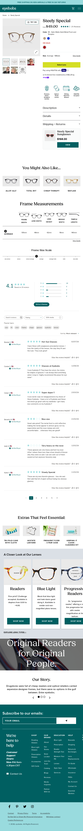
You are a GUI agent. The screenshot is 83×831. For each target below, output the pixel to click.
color (17, 328)
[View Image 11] (6, 70)
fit (11, 328)
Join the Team (47, 762)
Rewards (71, 740)
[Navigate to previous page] (26, 498)
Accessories (36, 761)
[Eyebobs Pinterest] (17, 807)
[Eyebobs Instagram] (32, 807)
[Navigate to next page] (57, 498)
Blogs (46, 773)
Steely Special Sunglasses (65, 133)
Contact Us (16, 774)
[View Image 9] (22, 61)
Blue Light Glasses (35, 748)
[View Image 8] (14, 61)
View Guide (76, 56)
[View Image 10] (30, 61)
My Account (72, 781)
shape (32, 328)
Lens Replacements (73, 757)
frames (24, 328)
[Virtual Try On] (22, 70)
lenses (56, 328)
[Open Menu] (79, 8)
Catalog (47, 768)
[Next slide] (49, 697)
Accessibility (45, 813)
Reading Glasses (34, 741)
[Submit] (66, 720)
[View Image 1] (6, 61)
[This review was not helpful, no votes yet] (76, 357)
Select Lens (61, 65)
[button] (73, 8)
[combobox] (33, 317)
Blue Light (58, 740)
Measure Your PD (59, 757)
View (67, 145)
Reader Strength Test (59, 750)
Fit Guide (71, 763)
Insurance (72, 772)
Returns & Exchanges (72, 750)
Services (57, 772)
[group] (21, 37)
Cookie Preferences (15, 820)
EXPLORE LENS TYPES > (15, 632)
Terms (34, 813)
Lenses (56, 763)
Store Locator (47, 755)
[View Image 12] (14, 70)
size (6, 328)
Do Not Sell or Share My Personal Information (25, 816)
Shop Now (18, 621)
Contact (11, 813)
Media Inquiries (47, 783)
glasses (39, 328)
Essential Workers (71, 792)
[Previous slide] (33, 697)
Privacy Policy (23, 813)
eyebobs (48, 328)
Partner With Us (47, 790)
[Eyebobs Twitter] (24, 807)
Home (5, 15)
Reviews (47, 777)
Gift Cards (35, 766)
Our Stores (46, 748)
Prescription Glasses (36, 755)
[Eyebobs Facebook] (9, 807)
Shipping (71, 744)
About (46, 742)
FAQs (70, 777)
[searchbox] (11, 317)
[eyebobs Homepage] (9, 8)
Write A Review (41, 304)
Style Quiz (58, 768)
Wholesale (72, 768)
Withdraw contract (53, 816)
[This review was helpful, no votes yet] (72, 357)
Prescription (58, 744)
